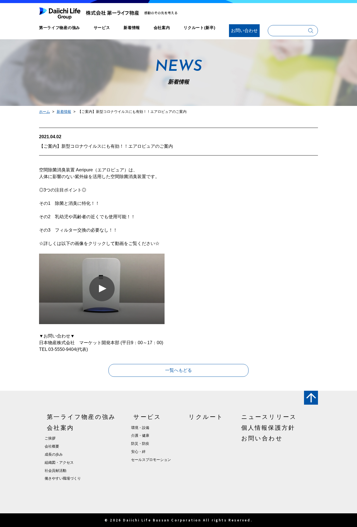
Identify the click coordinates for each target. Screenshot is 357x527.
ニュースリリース (269, 417)
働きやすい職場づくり (63, 478)
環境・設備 (140, 428)
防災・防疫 (140, 443)
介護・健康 (140, 435)
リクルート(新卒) (199, 27)
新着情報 (132, 27)
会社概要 (52, 446)
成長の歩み (54, 454)
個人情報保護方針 (268, 427)
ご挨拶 (50, 438)
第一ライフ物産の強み (59, 27)
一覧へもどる (178, 370)
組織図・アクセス (59, 462)
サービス (102, 27)
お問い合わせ (244, 30)
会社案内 (162, 27)
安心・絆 (138, 452)
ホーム (44, 112)
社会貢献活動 (55, 470)
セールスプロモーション (151, 460)
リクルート (206, 417)
